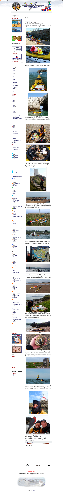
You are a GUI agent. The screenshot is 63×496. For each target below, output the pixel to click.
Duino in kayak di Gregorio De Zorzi (16, 278)
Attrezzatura (14, 67)
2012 (13, 125)
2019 (13, 101)
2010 (13, 127)
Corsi (13, 73)
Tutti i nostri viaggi (15, 172)
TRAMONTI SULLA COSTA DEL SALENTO (17, 324)
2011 (13, 126)
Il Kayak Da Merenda (15, 187)
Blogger (34, 490)
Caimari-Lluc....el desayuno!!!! (16, 302)
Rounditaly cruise (15, 289)
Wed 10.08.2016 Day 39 (15, 258)
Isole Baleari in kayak (15, 82)
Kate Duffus (14, 285)
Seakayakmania (14, 260)
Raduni (13, 88)
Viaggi (13, 90)
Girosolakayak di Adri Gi (15, 241)
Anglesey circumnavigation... (16, 117)
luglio (14, 110)
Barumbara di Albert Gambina (16, 200)
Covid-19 (14, 74)
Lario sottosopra (14, 223)
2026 (13, 95)
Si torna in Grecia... (15, 131)
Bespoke (14, 70)
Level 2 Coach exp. (15, 84)
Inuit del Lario (14, 208)
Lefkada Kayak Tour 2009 (15, 157)
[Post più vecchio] (27, 465)
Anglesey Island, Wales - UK (30, 442)
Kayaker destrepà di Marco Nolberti (16, 183)
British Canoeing (14, 71)
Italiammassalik (14, 262)
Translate (17, 16)
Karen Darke (14, 276)
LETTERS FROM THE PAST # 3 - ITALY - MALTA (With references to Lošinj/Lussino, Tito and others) (17, 201)
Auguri (13, 68)
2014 (13, 105)
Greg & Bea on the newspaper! (16, 147)
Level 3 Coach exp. (15, 85)
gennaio (14, 123)
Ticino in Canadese (15, 317)
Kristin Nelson (14, 312)
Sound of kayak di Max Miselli (16, 220)
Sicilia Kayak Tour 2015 (15, 142)
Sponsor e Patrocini (15, 171)
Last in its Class (14, 274)
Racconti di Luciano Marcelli (16, 295)
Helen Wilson (14, 227)
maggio (14, 112)
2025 (13, 96)
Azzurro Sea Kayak (15, 198)
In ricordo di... (14, 79)
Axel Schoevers (14, 191)
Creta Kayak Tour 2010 (15, 155)
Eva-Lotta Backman (15, 178)
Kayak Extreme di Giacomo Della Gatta (17, 291)
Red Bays (14, 249)
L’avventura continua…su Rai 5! (16, 309)
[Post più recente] (49, 465)
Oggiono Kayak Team (15, 213)
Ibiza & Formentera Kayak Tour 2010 (16, 153)
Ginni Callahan (14, 232)
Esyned (14, 244)
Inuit (13, 80)
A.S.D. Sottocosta (15, 246)
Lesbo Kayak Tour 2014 (15, 144)
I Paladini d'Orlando (15, 297)
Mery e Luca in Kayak (15, 234)
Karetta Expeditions (15, 255)
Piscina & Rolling (14, 87)
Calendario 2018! (14, 138)
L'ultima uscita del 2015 (15, 265)
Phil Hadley (14, 314)
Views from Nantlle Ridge (15, 218)
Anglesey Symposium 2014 (16, 116)
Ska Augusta (14, 306)
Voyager (13, 91)
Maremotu (14, 253)
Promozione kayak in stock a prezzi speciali (17, 300)
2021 (13, 99)
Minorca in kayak (14, 195)
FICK (13, 77)
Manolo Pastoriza (15, 210)
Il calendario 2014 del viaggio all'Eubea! (16, 149)
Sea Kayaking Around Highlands (16, 159)
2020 (13, 100)
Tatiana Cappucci (15, 375)
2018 (13, 102)
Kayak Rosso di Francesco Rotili (16, 293)
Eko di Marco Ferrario (15, 287)
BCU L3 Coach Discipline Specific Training (17, 118)
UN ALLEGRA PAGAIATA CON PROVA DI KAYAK (17, 216)
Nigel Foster (14, 193)
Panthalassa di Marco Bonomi (16, 239)
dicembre (14, 106)
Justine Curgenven (15, 185)
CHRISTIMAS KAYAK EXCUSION (16, 272)
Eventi (13, 76)
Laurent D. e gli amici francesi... (16, 230)
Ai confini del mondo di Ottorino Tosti (16, 280)
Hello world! (14, 270)
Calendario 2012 (14, 151)
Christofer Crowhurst (15, 203)
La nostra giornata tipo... (15, 145)
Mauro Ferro (14, 374)
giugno (14, 111)
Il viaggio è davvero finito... (15, 133)
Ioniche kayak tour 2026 (15, 81)
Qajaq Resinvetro (15, 299)
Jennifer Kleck (14, 321)
